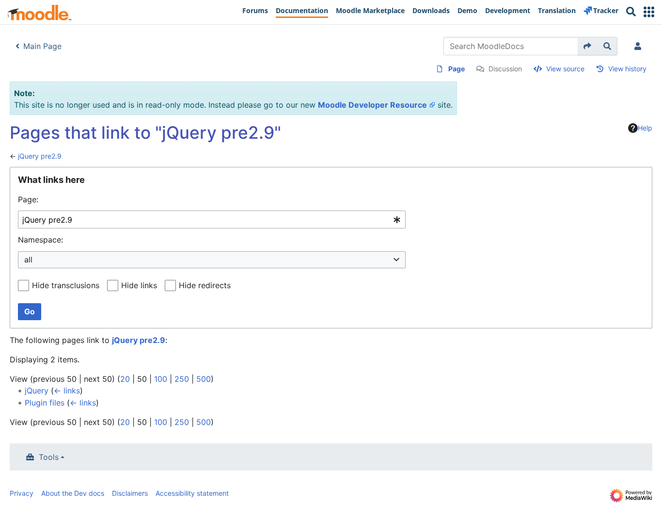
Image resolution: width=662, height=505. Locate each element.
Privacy (21, 493)
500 (203, 379)
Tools (49, 457)
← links (67, 390)
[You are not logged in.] (639, 46)
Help (645, 128)
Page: (28, 199)
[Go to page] (588, 46)
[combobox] (212, 219)
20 (125, 379)
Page (456, 69)
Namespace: (40, 239)
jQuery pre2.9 (40, 156)
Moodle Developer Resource (372, 105)
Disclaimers (130, 493)
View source (565, 69)
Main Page (42, 46)
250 (181, 379)
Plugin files (44, 402)
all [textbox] (28, 259)
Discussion (505, 69)
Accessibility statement (192, 493)
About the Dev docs (72, 493)
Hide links (139, 285)
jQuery (36, 390)
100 (160, 379)
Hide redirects (205, 285)
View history (627, 69)
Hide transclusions (65, 285)
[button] (649, 11)
